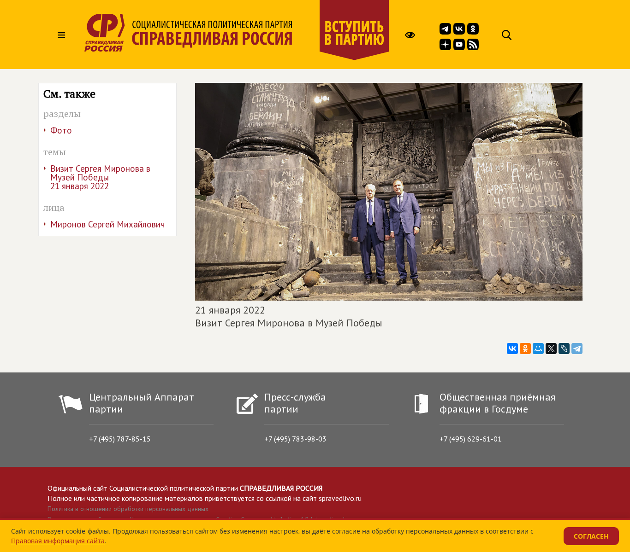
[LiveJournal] (564, 348)
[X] (551, 348)
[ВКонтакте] (512, 348)
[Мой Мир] (538, 348)
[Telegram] (576, 348)
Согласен (591, 536)
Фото (61, 130)
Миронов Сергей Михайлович (107, 224)
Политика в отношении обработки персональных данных (128, 509)
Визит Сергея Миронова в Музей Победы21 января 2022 (100, 177)
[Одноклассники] (525, 348)
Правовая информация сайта (58, 540)
